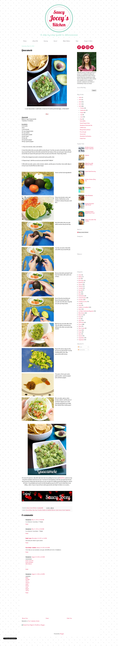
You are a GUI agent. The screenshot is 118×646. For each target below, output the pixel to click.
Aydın (27, 584)
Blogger (62, 633)
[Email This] (47, 508)
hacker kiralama (29, 562)
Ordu (27, 587)
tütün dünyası (29, 563)
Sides (80, 326)
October (82, 108)
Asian (80, 275)
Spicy (80, 334)
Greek (80, 305)
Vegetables (81, 337)
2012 (80, 106)
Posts (80, 347)
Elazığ (27, 585)
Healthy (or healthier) (46, 510)
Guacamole (83, 134)
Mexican (53, 510)
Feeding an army (83, 301)
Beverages (81, 280)
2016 (80, 99)
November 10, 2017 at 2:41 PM (39, 538)
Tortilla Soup (83, 127)
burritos (62, 478)
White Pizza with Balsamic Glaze (89, 164)
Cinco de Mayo (29, 510)
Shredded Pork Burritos (85, 136)
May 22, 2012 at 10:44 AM (38, 529)
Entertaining (81, 295)
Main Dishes (66, 41)
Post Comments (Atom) (33, 621)
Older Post (69, 618)
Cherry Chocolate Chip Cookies (90, 220)
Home (25, 41)
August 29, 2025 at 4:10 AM (38, 557)
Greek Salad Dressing (90, 171)
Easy (36, 510)
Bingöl (27, 588)
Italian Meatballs (89, 195)
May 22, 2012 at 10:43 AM (38, 519)
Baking (80, 276)
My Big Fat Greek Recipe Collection (89, 148)
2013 (80, 104)
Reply (27, 524)
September (83, 110)
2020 (80, 97)
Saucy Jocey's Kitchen (32, 508)
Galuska (87, 155)
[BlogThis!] (48, 508)
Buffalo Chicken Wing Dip (90, 180)
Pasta (80, 316)
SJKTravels (81, 322)
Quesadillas (83, 121)
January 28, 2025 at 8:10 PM (43, 547)
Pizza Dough (83, 132)
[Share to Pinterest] (53, 508)
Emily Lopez (29, 538)
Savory (46, 41)
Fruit (80, 303)
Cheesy (80, 284)
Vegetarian (68, 510)
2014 (80, 102)
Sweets (80, 336)
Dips (77, 41)
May (81, 119)
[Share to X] (50, 508)
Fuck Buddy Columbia (31, 547)
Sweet (55, 41)
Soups (80, 332)
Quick (57, 510)
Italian (80, 309)
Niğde (27, 577)
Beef (80, 278)
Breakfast (81, 282)
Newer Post (25, 618)
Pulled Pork (82, 138)
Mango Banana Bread (85, 129)
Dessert (80, 290)
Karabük (28, 579)
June (81, 117)
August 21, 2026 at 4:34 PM (38, 574)
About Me (35, 41)
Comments (82, 349)
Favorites (40, 510)
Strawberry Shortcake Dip (86, 125)
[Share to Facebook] (51, 508)
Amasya (27, 582)
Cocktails (81, 288)
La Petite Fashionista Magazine (86, 311)
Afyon (27, 581)
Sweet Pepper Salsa (85, 123)
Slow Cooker (82, 328)
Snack (63, 510)
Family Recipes (82, 297)
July (81, 114)
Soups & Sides (88, 41)
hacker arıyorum (29, 560)
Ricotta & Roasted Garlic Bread (89, 204)
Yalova (27, 590)
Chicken (81, 286)
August (82, 112)
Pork (80, 318)
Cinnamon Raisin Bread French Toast (90, 212)
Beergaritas (88, 187)
